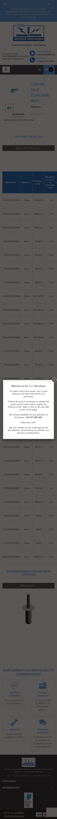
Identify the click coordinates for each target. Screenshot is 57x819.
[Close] (54, 380)
